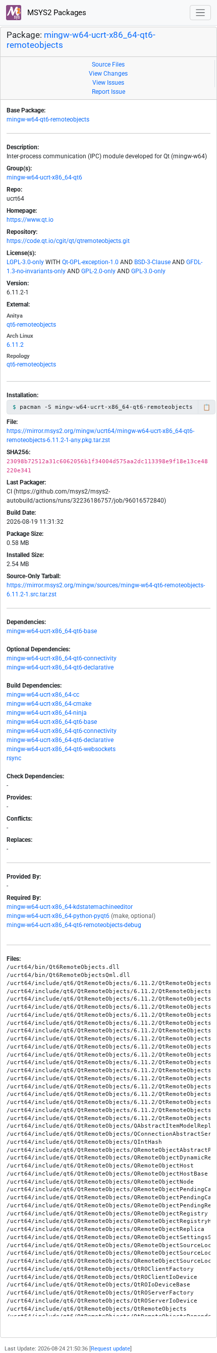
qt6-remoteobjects (31, 324)
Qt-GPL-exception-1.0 (90, 262)
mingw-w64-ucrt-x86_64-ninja (47, 712)
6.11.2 (15, 344)
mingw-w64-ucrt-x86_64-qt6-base (52, 631)
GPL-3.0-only (148, 271)
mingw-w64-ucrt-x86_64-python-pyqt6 (58, 915)
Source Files (108, 64)
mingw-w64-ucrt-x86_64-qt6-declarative (60, 667)
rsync (14, 758)
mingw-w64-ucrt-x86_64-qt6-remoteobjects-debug (74, 925)
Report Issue (108, 91)
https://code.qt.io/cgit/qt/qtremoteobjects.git (68, 240)
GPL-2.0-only (98, 271)
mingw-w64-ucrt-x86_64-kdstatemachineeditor (70, 906)
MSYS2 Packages (55, 12)
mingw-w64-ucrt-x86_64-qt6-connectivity (62, 658)
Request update (110, 1348)
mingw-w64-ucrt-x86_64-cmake (49, 703)
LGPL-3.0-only (25, 262)
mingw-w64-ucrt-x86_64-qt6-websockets (61, 749)
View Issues (108, 82)
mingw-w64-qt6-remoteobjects (48, 119)
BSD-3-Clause (152, 262)
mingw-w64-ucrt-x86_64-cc (43, 694)
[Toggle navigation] (200, 13)
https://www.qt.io (30, 219)
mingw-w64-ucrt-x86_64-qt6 (44, 177)
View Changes (108, 73)
